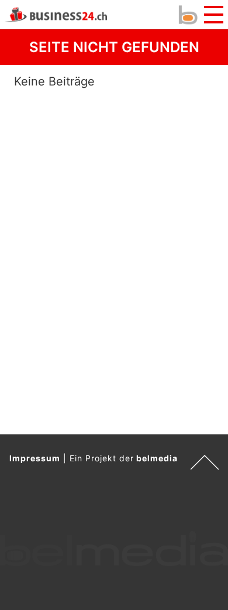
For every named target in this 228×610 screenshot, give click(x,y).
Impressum (34, 458)
